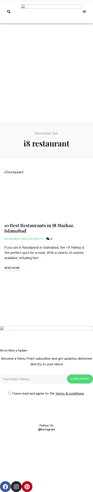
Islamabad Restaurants (23, 239)
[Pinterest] (27, 486)
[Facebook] (5, 486)
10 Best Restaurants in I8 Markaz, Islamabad (39, 228)
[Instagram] (16, 486)
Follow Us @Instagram (46, 427)
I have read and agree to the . (48, 393)
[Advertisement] (46, 72)
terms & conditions (70, 393)
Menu (84, 11)
